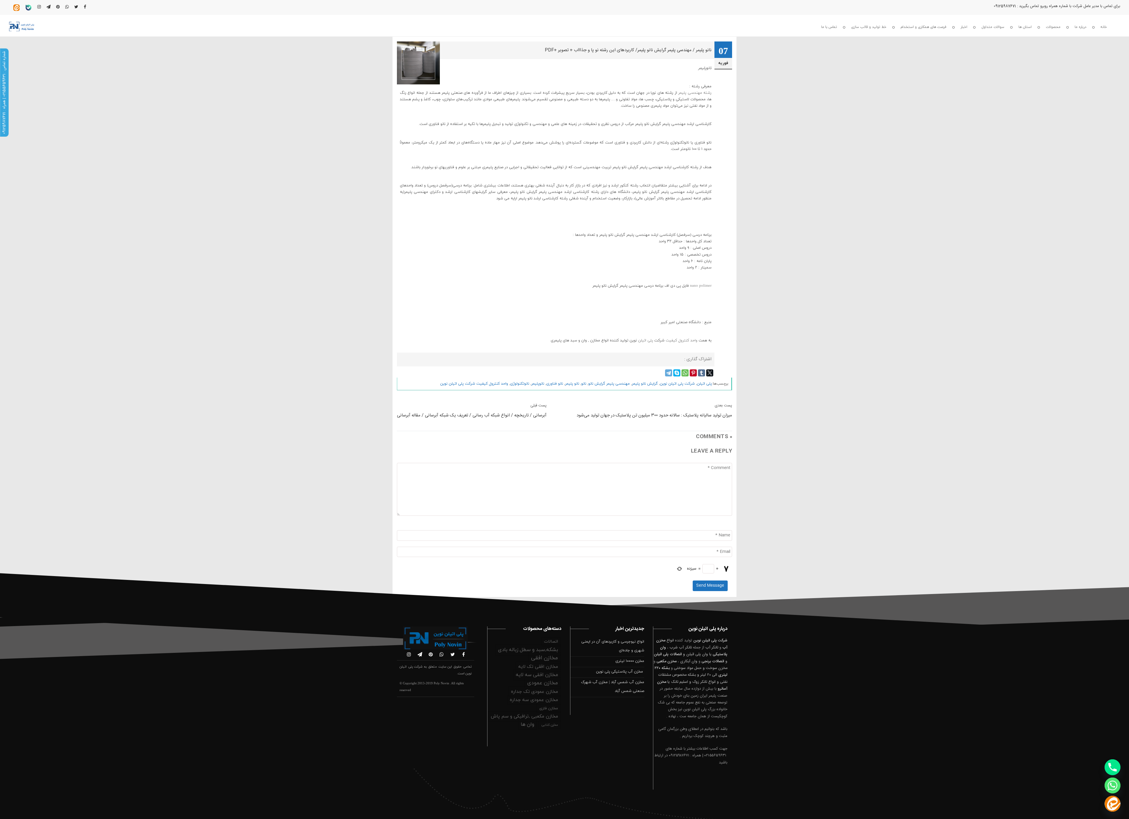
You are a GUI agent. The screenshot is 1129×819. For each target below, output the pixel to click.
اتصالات (551, 641)
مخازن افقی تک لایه (538, 666)
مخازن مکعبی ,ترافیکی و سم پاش (524, 716)
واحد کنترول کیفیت (682, 340)
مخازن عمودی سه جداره (534, 700)
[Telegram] (668, 372)
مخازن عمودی (542, 683)
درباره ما (1080, 27)
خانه (1103, 27)
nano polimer (701, 285)
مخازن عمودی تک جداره (534, 691)
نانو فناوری (554, 383)
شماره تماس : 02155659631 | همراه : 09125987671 (4, 92)
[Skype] (676, 372)
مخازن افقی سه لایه (537, 674)
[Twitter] (709, 372)
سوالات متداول (992, 27)
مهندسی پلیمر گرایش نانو (609, 383)
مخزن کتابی (549, 725)
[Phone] (1112, 767)
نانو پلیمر (572, 383)
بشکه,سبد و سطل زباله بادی (528, 649)
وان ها (527, 724)
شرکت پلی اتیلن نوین (677, 383)
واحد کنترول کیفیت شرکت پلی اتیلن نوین (474, 383)
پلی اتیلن (645, 340)
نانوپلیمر (537, 383)
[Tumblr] (701, 372)
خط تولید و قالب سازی (868, 27)
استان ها (1025, 27)
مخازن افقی (544, 658)
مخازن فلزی (548, 708)
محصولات (1053, 27)
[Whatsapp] (1112, 785)
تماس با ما (829, 27)
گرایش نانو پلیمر (645, 383)
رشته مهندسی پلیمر (695, 93)
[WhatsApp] (685, 372)
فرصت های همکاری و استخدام (923, 27)
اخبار (964, 27)
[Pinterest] (693, 372)
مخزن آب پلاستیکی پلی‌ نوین (620, 671)
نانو (583, 383)
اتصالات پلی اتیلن (668, 654)
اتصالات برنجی (713, 661)
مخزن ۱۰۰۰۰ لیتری (629, 661)
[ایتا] (1112, 804)
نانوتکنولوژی (519, 383)
